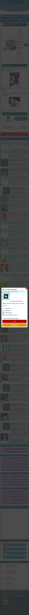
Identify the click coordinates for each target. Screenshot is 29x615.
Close (14, 321)
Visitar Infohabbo (14, 325)
